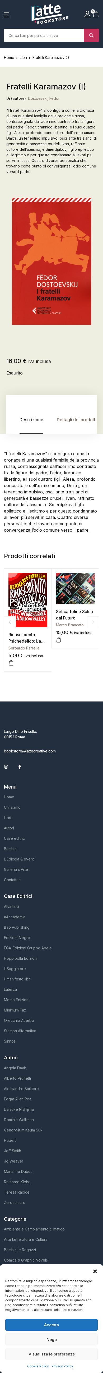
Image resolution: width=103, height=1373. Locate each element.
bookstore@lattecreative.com (30, 751)
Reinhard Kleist (17, 1182)
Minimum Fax (15, 1010)
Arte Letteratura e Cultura (26, 1239)
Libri (23, 57)
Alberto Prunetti (17, 1078)
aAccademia (14, 917)
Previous (10, 622)
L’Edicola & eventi (19, 859)
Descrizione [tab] (31, 419)
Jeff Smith (12, 1150)
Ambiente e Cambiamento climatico (34, 1229)
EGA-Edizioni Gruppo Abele (28, 948)
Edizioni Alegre (17, 937)
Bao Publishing (17, 927)
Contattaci (12, 879)
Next (93, 622)
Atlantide (11, 906)
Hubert (10, 1140)
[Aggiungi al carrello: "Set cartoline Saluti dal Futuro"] (58, 640)
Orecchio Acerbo (19, 1020)
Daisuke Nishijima (19, 1109)
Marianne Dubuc (18, 1171)
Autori (9, 828)
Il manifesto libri (17, 979)
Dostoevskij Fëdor (44, 98)
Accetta (51, 1324)
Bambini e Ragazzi (20, 1249)
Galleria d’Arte (16, 869)
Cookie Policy (38, 1366)
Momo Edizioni (16, 999)
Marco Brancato (70, 625)
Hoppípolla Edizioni (21, 958)
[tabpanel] (51, 261)
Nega (51, 1339)
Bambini (10, 848)
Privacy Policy (62, 1366)
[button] (95, 1270)
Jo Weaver (13, 1161)
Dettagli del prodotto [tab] (77, 419)
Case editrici (15, 838)
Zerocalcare (14, 1202)
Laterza (10, 989)
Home (9, 57)
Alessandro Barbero (21, 1088)
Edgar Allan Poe (18, 1099)
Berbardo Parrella (23, 648)
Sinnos (10, 1041)
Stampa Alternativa (20, 1030)
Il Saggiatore (15, 968)
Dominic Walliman (19, 1119)
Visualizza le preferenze (52, 1354)
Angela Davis (15, 1068)
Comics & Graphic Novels (26, 1260)
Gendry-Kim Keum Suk (23, 1130)
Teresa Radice (17, 1192)
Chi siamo (12, 807)
